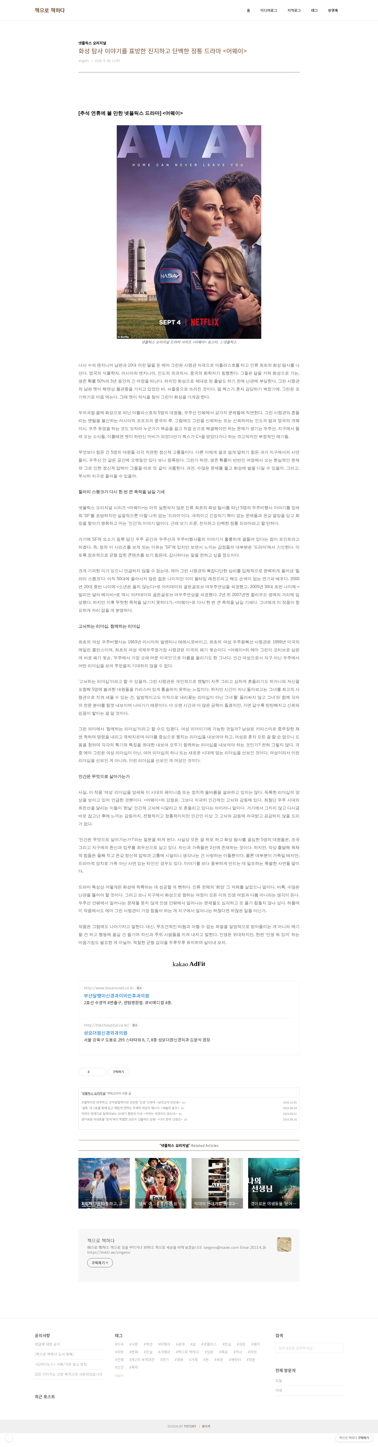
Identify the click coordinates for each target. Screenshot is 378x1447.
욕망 (220, 1359)
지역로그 (294, 10)
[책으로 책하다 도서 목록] (54, 1354)
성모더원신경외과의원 (106, 1033)
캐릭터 (236, 1359)
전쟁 (120, 1359)
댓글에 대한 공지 (47, 1344)
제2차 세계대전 (143, 1359)
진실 (149, 1351)
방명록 (333, 10)
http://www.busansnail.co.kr (109, 988)
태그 (314, 10)
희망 (120, 1351)
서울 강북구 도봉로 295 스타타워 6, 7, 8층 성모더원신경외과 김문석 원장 (147, 1039)
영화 (180, 1359)
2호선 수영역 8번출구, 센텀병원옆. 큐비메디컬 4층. (128, 1002)
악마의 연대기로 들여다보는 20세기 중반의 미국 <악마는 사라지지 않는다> (129, 1113)
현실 (227, 1344)
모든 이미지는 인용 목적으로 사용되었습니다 (68, 1374)
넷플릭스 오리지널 (93, 1093)
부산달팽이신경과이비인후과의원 (116, 995)
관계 (181, 1344)
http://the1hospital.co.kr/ (106, 1025)
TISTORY (190, 1426)
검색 (338, 1348)
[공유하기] (94, 1072)
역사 (239, 1351)
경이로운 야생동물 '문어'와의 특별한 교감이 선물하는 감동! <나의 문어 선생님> (132, 1119)
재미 (256, 1344)
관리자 (206, 1426)
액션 (149, 1344)
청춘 (252, 1359)
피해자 (165, 1344)
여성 (253, 1351)
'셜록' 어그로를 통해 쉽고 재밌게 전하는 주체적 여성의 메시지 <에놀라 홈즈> (130, 1108)
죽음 (224, 1351)
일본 (210, 1351)
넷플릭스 (210, 1344)
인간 (120, 1367)
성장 (242, 1344)
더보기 (119, 1375)
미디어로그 (268, 10)
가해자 (165, 1351)
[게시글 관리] (100, 1072)
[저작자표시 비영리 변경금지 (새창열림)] (135, 1072)
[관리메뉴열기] (9, 1438)
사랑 (134, 1344)
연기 (165, 1359)
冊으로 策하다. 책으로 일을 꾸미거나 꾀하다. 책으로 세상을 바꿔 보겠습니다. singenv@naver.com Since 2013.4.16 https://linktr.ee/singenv (176, 1250)
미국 (120, 1344)
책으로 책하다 (50, 10)
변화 (134, 1351)
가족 (194, 1359)
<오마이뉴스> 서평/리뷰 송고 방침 (61, 1364)
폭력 (134, 1367)
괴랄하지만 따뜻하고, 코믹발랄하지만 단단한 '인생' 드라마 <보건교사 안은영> (131, 1102)
